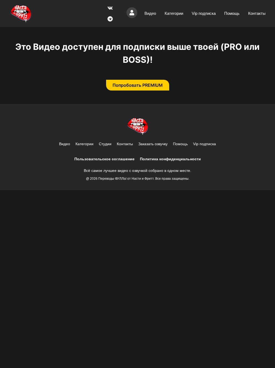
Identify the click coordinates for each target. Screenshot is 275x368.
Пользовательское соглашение (104, 159)
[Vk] (110, 8)
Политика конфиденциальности (170, 159)
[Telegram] (110, 18)
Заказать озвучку (153, 144)
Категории (174, 13)
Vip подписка (204, 13)
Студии (105, 144)
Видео (150, 13)
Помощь (232, 13)
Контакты (257, 13)
